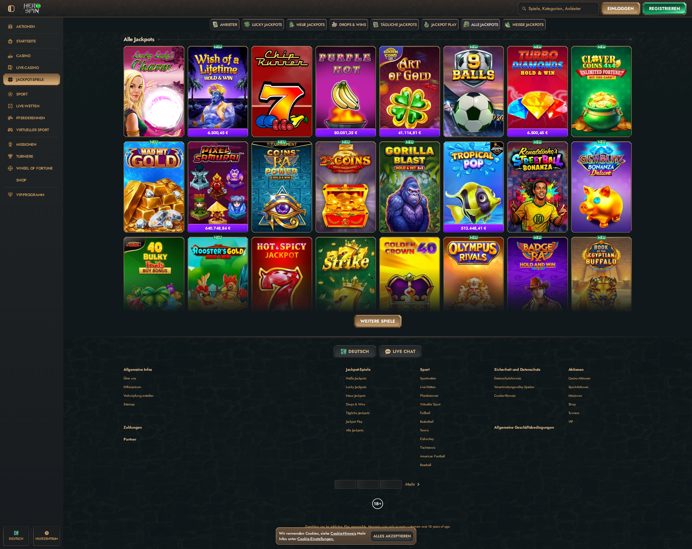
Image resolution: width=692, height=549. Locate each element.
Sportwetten (428, 378)
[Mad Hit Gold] (154, 187)
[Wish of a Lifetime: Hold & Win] (218, 91)
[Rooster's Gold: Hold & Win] (218, 282)
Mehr (410, 484)
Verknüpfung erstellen (139, 395)
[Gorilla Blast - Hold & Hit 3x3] (409, 187)
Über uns (130, 378)
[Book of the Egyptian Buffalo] (601, 282)
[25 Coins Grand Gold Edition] (345, 187)
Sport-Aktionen (578, 387)
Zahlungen (133, 427)
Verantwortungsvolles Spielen (514, 387)
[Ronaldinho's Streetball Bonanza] (537, 187)
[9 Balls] (473, 91)
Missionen (575, 395)
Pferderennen (429, 395)
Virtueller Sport (430, 404)
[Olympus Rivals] (473, 282)
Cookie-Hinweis (504, 395)
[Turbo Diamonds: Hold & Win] (537, 91)
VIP (570, 421)
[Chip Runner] (281, 91)
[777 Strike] (345, 282)
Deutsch (358, 351)
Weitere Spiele (377, 321)
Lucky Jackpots (356, 387)
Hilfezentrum (132, 387)
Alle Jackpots (354, 430)
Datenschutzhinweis (507, 378)
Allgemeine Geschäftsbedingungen (524, 427)
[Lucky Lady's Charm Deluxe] (154, 91)
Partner (130, 439)
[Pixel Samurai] (218, 187)
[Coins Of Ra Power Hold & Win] (281, 187)
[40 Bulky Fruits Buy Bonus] (154, 282)
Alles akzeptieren (392, 536)
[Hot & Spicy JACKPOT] (281, 282)
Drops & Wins (355, 404)
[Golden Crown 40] (409, 282)
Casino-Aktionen (579, 378)
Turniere (573, 413)
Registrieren (664, 8)
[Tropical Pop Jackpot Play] (473, 187)
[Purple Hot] (345, 91)
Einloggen (620, 8)
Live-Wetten (427, 387)
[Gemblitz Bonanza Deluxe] (601, 187)
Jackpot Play (354, 421)
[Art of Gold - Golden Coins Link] (409, 91)
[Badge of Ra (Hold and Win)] (537, 282)
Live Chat (404, 351)
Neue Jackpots (355, 395)
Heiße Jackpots (356, 378)
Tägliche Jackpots (358, 413)
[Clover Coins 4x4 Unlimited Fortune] (601, 91)
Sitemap (129, 404)
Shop (572, 404)
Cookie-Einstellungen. (315, 539)
